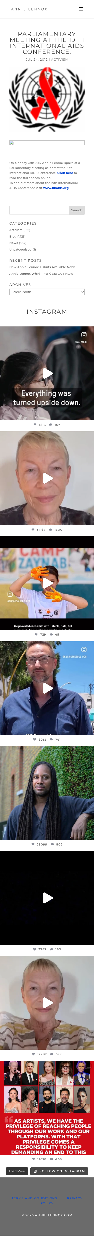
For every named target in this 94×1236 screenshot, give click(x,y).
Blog (12, 236)
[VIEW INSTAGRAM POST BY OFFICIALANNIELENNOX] (89, 414)
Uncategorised (20, 249)
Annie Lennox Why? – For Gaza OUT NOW (41, 273)
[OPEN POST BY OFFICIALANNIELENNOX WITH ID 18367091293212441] (47, 1003)
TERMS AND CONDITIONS (34, 1198)
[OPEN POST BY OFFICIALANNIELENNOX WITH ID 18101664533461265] (47, 793)
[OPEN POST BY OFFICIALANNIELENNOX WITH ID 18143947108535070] (47, 1108)
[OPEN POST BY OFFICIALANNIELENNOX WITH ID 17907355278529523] (47, 478)
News (13, 243)
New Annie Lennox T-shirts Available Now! (42, 267)
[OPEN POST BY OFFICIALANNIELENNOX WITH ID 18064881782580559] (47, 898)
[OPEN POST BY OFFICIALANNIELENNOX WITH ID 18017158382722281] (47, 373)
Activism (59, 59)
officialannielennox (46, 331)
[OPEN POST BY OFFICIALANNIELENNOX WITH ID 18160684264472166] (47, 583)
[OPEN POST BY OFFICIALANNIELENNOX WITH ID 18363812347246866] (47, 688)
